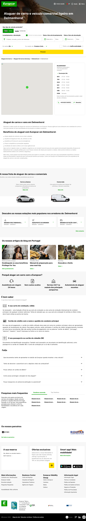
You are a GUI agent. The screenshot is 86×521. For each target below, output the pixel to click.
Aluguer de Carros (6, 58)
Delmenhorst (35, 58)
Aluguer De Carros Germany (22, 58)
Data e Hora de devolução (72, 35)
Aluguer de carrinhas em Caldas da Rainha (36, 405)
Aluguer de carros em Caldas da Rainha (74, 398)
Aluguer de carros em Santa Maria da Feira (36, 402)
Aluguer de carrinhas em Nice (62, 402)
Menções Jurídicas (26, 517)
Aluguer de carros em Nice (49, 402)
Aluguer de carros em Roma (36, 398)
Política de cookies (38, 517)
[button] (27, 87)
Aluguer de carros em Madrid (49, 398)
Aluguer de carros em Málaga (62, 398)
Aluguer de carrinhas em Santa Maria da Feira (74, 402)
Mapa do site (16, 517)
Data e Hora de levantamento (52, 35)
